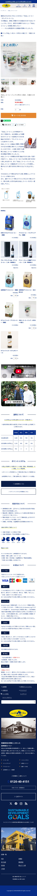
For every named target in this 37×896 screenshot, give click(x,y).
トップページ (3, 10)
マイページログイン (7, 697)
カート (29, 6)
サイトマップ (23, 690)
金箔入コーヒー (25, 763)
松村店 (3, 865)
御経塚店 (20, 862)
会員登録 (4, 686)
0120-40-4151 (19, 781)
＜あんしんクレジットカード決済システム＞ (13, 576)
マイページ (25, 6)
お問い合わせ (18, 6)
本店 (2, 859)
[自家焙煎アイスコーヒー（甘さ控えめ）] (27, 279)
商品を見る (15, 267)
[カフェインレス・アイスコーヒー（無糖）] (9, 309)
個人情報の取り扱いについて (19, 876)
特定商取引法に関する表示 (19, 879)
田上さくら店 (22, 865)
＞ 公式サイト (18, 797)
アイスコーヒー (6, 766)
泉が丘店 (3, 862)
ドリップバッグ (6, 763)
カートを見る (5, 694)
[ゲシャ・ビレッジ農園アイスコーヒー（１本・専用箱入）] (27, 249)
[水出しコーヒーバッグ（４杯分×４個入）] (27, 309)
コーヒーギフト (25, 760)
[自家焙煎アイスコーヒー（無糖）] (9, 279)
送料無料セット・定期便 (9, 770)
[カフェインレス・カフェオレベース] (9, 340)
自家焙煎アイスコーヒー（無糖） (10, 290)
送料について (23, 776)
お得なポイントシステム (26, 686)
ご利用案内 (15, 776)
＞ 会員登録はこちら (18, 484)
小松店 (3, 869)
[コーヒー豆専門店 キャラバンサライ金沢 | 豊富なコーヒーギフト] (6, 7)
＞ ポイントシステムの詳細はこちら (18, 491)
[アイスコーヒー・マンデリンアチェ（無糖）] (27, 222)
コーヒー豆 (5, 760)
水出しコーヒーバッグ (12, 10)
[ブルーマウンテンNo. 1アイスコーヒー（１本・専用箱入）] (9, 249)
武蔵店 (20, 859)
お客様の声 (5, 690)
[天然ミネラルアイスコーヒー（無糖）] (9, 222)
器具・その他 (24, 766)
